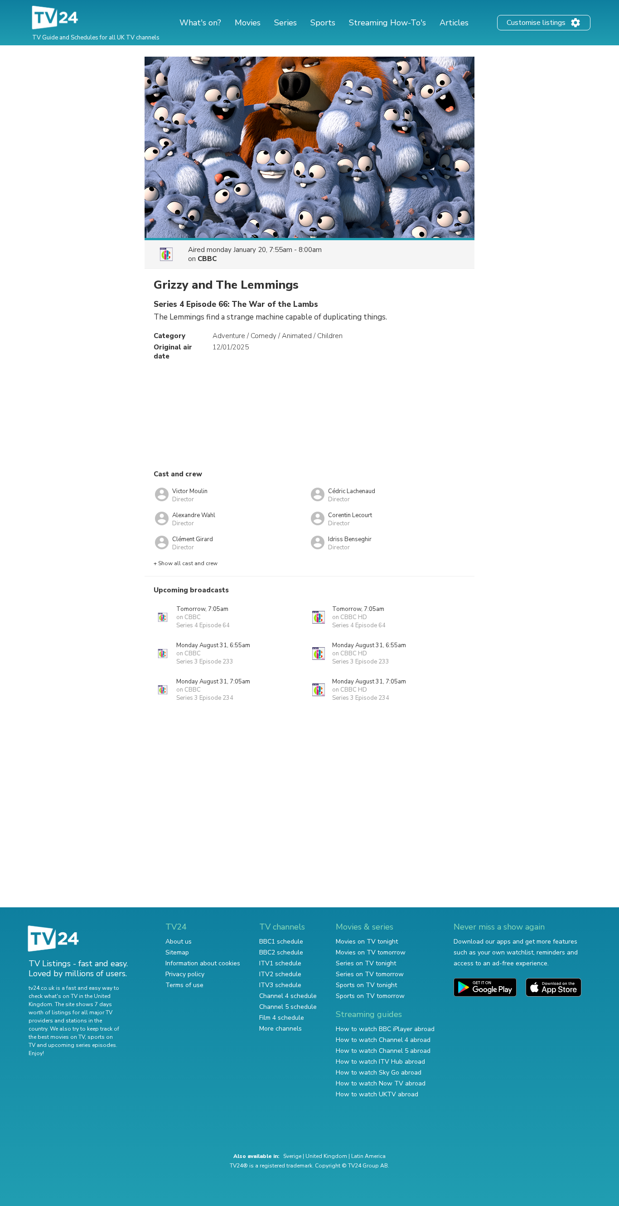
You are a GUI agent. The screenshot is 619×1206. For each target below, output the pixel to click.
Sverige (292, 1156)
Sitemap (177, 952)
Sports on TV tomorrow (370, 996)
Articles (454, 22)
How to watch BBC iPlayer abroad (385, 1029)
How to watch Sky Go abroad (378, 1072)
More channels (280, 1028)
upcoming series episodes (82, 1045)
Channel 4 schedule (288, 996)
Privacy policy (184, 974)
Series (285, 22)
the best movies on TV (57, 1037)
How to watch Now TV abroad (381, 1083)
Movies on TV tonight (367, 941)
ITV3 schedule (280, 985)
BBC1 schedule (281, 941)
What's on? (200, 22)
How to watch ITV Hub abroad (380, 1061)
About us (178, 941)
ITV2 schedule (280, 974)
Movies (248, 22)
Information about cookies (202, 963)
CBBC (207, 258)
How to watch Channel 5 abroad (383, 1050)
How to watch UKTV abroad (377, 1094)
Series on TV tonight (366, 963)
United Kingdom (326, 1156)
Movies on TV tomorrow (371, 952)
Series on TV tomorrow (370, 974)
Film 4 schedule (281, 1017)
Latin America (368, 1156)
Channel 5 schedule (288, 1007)
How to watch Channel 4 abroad (383, 1040)
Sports (322, 22)
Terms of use (184, 985)
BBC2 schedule (281, 952)
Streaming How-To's (387, 22)
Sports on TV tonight (366, 985)
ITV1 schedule (280, 963)
